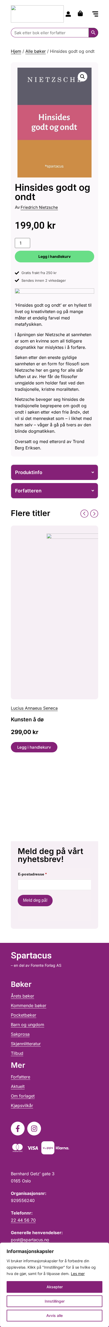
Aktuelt (18, 1086)
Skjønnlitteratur (26, 1043)
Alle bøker (35, 51)
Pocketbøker (23, 1015)
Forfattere (20, 1076)
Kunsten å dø (27, 719)
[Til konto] (68, 14)
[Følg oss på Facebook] (18, 1128)
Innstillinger (55, 1301)
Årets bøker (22, 996)
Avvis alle (54, 1315)
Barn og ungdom (27, 1024)
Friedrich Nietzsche (39, 207)
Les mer (78, 1273)
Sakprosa (20, 1034)
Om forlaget (23, 1096)
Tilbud (17, 1053)
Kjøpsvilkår (22, 1105)
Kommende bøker (28, 1005)
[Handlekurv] (82, 13)
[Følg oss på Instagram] (34, 1128)
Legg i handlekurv (54, 256)
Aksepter (55, 1287)
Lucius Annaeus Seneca (34, 708)
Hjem (16, 51)
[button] (95, 14)
